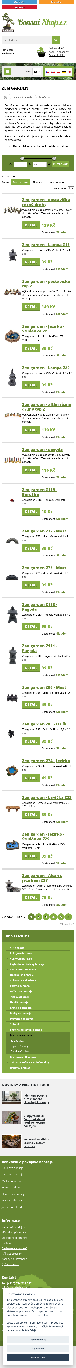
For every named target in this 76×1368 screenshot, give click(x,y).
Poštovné (7, 1243)
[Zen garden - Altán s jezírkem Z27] (12, 892)
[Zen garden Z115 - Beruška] (12, 506)
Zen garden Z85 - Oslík (44, 724)
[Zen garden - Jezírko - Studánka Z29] (12, 850)
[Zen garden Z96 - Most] (12, 702)
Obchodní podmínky (14, 1237)
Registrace (8, 53)
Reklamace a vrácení (14, 1248)
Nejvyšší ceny (56, 182)
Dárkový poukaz (20, 1068)
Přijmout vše (38, 1357)
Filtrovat (60, 164)
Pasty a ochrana (20, 986)
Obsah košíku (57, 55)
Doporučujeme (20, 182)
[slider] (22, 158)
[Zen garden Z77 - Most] (12, 545)
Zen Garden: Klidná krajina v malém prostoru (36, 1143)
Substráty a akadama (23, 980)
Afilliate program (12, 1253)
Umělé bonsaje (19, 1002)
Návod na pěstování (14, 1232)
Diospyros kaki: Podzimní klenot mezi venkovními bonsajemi (35, 1121)
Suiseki (14, 1024)
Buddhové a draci (57, 145)
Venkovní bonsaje (21, 958)
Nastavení (38, 1348)
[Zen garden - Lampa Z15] (12, 262)
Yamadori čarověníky (23, 969)
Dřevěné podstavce (21, 1018)
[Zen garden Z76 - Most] (12, 582)
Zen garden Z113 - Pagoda (39, 607)
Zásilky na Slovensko (14, 1259)
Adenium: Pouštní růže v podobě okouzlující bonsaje (36, 1099)
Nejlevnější (39, 182)
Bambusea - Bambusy (23, 1057)
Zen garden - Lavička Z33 (47, 797)
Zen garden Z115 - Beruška (39, 492)
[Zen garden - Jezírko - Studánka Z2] (12, 344)
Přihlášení (8, 50)
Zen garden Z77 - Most (44, 531)
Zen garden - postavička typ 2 (46, 284)
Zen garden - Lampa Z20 (46, 367)
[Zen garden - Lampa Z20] (12, 388)
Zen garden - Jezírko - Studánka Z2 (43, 328)
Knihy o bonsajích (21, 1007)
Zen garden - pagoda (42, 449)
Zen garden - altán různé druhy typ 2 (46, 407)
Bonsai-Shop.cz (6, 97)
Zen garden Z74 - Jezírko (46, 760)
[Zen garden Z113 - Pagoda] (12, 625)
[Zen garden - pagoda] (12, 463)
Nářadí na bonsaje (21, 991)
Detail (31, 225)
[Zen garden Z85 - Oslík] (12, 740)
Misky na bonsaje (20, 1013)
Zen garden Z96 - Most (44, 687)
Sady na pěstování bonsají (26, 1029)
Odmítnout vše (38, 1339)
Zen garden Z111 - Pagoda (39, 648)
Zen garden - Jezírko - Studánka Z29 (43, 836)
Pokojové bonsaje (21, 953)
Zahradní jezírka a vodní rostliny (29, 1062)
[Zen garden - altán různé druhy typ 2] (12, 416)
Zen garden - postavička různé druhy (46, 202)
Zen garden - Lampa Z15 (46, 244)
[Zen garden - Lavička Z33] (12, 811)
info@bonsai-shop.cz (14, 1287)
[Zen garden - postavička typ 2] (12, 294)
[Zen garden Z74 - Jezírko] (12, 777)
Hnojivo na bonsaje (22, 975)
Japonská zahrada (23, 97)
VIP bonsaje (17, 947)
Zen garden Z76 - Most (44, 567)
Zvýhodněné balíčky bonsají (27, 964)
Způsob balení (10, 1264)
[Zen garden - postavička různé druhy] (12, 212)
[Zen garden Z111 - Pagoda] (12, 668)
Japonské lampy (34, 145)
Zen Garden (15, 145)
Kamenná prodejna (13, 1227)
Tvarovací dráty (19, 996)
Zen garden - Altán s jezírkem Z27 (42, 878)
